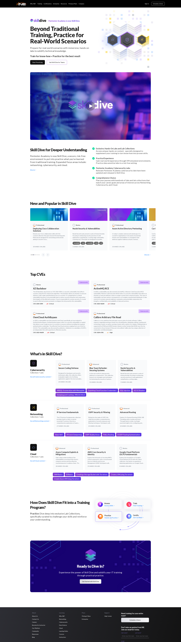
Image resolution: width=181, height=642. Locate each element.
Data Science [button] (63, 625)
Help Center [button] (108, 616)
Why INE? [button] (62, 616)
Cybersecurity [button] (63, 622)
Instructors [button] (62, 637)
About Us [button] (35, 616)
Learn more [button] (7, 636)
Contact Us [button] (35, 619)
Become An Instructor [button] (38, 625)
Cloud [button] (61, 628)
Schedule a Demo (158, 4)
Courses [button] (61, 634)
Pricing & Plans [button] (86, 616)
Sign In (147, 4)
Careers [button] (34, 622)
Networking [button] (62, 619)
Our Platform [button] (36, 628)
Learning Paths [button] (63, 631)
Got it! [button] (31, 635)
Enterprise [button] (85, 619)
